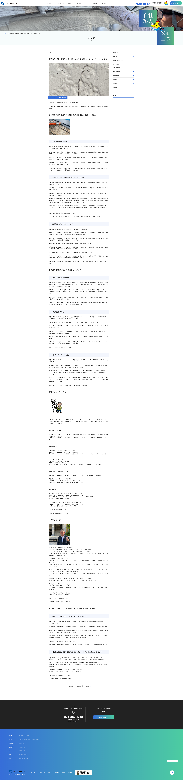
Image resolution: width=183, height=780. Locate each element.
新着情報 (115, 83)
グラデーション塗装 (118, 60)
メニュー (70, 3)
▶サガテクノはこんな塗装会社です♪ (58, 598)
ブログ (87, 3)
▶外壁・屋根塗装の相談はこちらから (58, 513)
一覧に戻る (78, 686)
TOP (5, 33)
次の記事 (86, 686)
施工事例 (79, 3)
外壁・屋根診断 (62, 97)
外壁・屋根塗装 (52, 97)
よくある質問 (116, 64)
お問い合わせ (174, 3)
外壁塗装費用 (116, 75)
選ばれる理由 (61, 3)
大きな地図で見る (172, 761)
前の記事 (71, 686)
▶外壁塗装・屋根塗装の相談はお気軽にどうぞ (61, 602)
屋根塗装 (115, 79)
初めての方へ (50, 3)
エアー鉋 (115, 56)
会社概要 (95, 3)
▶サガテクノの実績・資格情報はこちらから (60, 347)
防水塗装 (115, 87)
